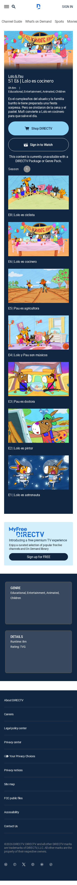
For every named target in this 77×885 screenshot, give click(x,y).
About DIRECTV (13, 700)
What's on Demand (38, 21)
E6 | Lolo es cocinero (22, 261)
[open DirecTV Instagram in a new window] (32, 864)
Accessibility (11, 812)
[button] (6, 6)
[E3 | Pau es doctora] (38, 379)
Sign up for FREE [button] (38, 557)
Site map (9, 784)
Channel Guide (12, 21)
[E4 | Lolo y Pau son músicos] (38, 332)
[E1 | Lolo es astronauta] (38, 472)
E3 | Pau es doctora (21, 401)
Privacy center (12, 742)
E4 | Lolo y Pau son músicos (27, 355)
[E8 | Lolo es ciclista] (38, 193)
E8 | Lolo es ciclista (21, 215)
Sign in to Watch (41, 144)
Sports (59, 21)
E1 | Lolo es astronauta (24, 495)
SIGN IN (67, 6)
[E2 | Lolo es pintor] (38, 426)
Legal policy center (15, 728)
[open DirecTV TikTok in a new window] (51, 864)
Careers (9, 714)
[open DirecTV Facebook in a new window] (14, 864)
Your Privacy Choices (22, 756)
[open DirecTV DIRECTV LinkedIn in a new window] (5, 864)
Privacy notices (13, 770)
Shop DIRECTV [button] (41, 128)
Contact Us (11, 826)
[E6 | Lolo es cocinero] (38, 239)
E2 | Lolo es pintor (20, 448)
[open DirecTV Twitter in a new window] (23, 864)
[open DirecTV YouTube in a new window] (42, 864)
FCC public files (13, 798)
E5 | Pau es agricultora (23, 308)
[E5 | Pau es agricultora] (38, 286)
